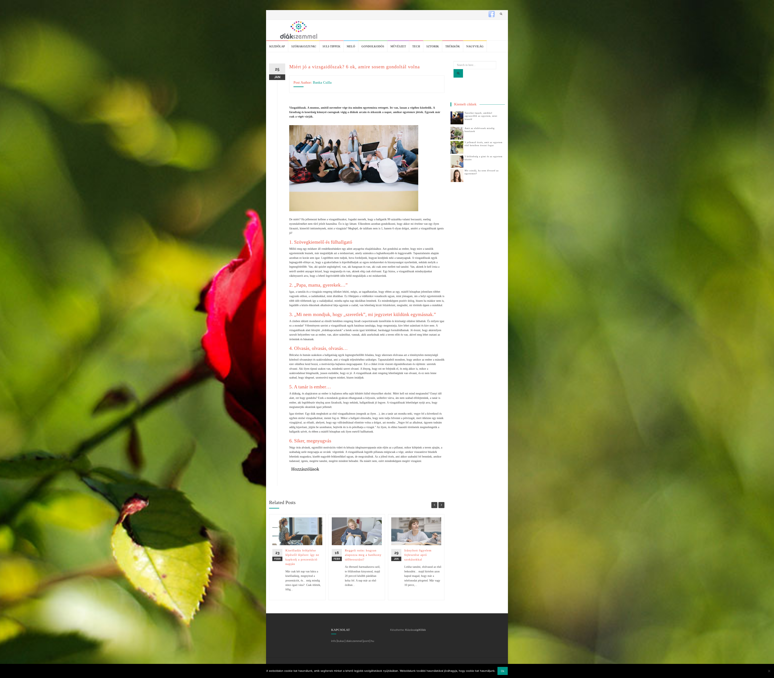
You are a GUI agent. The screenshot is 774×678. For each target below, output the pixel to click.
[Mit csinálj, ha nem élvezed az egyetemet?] (456, 175)
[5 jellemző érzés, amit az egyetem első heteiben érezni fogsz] (456, 147)
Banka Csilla (322, 82)
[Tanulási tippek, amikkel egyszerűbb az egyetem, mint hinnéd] (456, 117)
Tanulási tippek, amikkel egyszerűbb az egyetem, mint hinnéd (481, 116)
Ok (502, 671)
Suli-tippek (331, 46)
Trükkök (452, 46)
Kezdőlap (277, 46)
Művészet (398, 46)
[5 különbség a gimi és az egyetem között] (456, 161)
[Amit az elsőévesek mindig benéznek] (456, 132)
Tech (416, 46)
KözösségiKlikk (415, 629)
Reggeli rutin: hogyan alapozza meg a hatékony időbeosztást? (363, 555)
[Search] (458, 73)
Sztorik (432, 46)
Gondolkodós (372, 46)
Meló (351, 46)
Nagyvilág (475, 46)
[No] (769, 671)
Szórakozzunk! (303, 46)
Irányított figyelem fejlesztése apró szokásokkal (418, 555)
